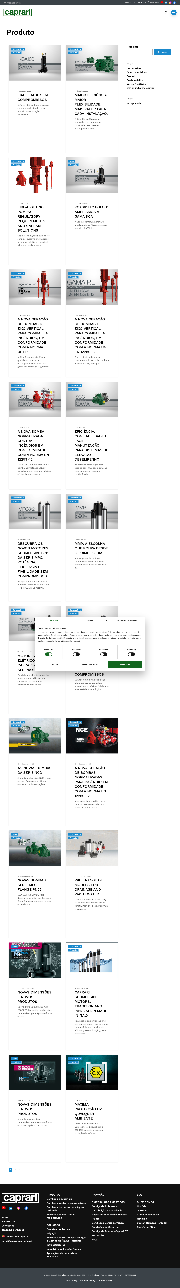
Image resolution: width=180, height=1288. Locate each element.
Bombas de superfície (59, 1198)
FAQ (94, 1239)
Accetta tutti (125, 665)
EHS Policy (71, 1280)
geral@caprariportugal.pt (17, 1240)
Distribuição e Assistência (107, 1210)
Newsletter (8, 1221)
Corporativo (18, 49)
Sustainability (135, 80)
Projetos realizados (58, 1229)
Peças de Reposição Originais (109, 1214)
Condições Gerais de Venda (108, 1222)
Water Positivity (136, 84)
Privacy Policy (87, 1280)
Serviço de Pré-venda (105, 1206)
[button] (174, 12)
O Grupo (142, 1210)
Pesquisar (132, 46)
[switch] (76, 654)
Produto (16, 53)
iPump (5, 1217)
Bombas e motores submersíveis (66, 1203)
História (141, 1206)
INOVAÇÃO (98, 1194)
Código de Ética (146, 1227)
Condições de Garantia (105, 1227)
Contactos (8, 1225)
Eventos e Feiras (137, 72)
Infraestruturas (56, 1244)
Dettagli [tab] (90, 620)
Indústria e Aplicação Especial (64, 1249)
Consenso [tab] (53, 620)
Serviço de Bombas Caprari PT (110, 1231)
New (72, 161)
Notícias (142, 1218)
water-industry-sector (140, 87)
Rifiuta (55, 665)
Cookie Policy (105, 1280)
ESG (139, 1194)
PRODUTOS (53, 1194)
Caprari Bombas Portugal (152, 1222)
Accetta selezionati (90, 665)
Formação (98, 1235)
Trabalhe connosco (13, 1229)
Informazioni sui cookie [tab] (127, 620)
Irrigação (52, 1233)
